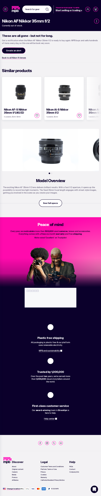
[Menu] (5, 9)
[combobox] (37, 9)
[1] (49, 173)
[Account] (87, 9)
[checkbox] (36, 115)
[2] (51, 173)
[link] (16, 9)
